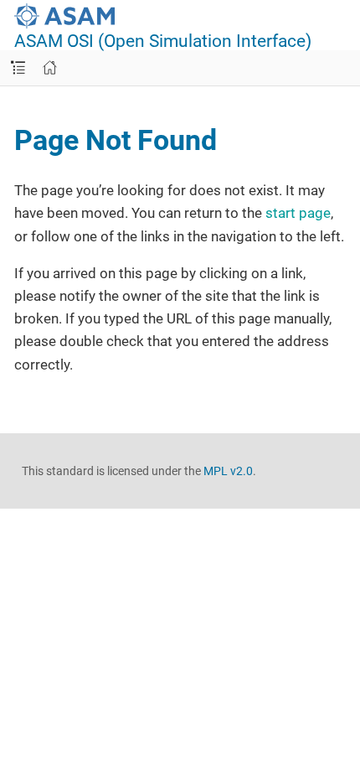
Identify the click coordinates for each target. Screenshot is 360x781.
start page (298, 212)
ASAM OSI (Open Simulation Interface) (162, 41)
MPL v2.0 (228, 471)
